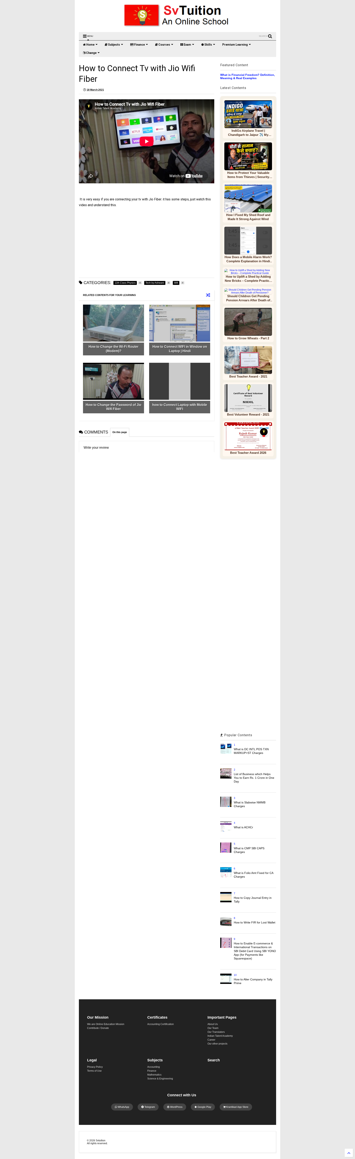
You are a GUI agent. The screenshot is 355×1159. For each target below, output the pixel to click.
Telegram (149, 1107)
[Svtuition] (177, 27)
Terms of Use (94, 1070)
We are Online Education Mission (105, 1024)
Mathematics (154, 1074)
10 (235, 975)
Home (90, 44)
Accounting (153, 1066)
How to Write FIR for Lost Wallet (254, 922)
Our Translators (216, 1032)
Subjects (113, 44)
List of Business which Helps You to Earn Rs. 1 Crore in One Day (254, 777)
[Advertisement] (146, 243)
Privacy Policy (95, 1066)
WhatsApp (123, 1107)
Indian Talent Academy (220, 1035)
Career (211, 1039)
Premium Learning (235, 44)
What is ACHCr (243, 827)
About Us (212, 1024)
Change (91, 52)
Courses (164, 44)
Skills (208, 44)
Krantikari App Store (237, 1107)
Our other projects (217, 1043)
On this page (119, 432)
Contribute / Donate (98, 1028)
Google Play (204, 1107)
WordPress (175, 1107)
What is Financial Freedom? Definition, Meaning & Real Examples (247, 76)
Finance (139, 44)
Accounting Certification (160, 1024)
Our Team (212, 1028)
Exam (187, 44)
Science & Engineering (160, 1078)
